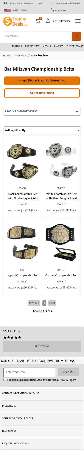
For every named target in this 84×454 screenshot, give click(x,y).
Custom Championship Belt (61, 275)
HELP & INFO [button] (9, 431)
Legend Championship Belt (23, 275)
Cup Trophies (32, 46)
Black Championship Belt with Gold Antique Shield (22, 196)
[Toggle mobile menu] (78, 21)
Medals (47, 46)
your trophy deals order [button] (17, 418)
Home (6, 55)
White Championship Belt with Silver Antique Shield (61, 196)
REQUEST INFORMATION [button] (15, 443)
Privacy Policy (67, 380)
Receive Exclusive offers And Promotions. (32, 380)
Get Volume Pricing (42, 93)
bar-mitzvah (20, 55)
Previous (34, 303)
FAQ (40, 3)
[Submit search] (76, 36)
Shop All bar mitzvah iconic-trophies (42, 80)
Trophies (17, 46)
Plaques (58, 46)
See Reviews (42, 346)
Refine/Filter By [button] (15, 130)
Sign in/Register (61, 21)
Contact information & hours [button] (20, 393)
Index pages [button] (9, 406)
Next (52, 303)
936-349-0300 (60, 10)
